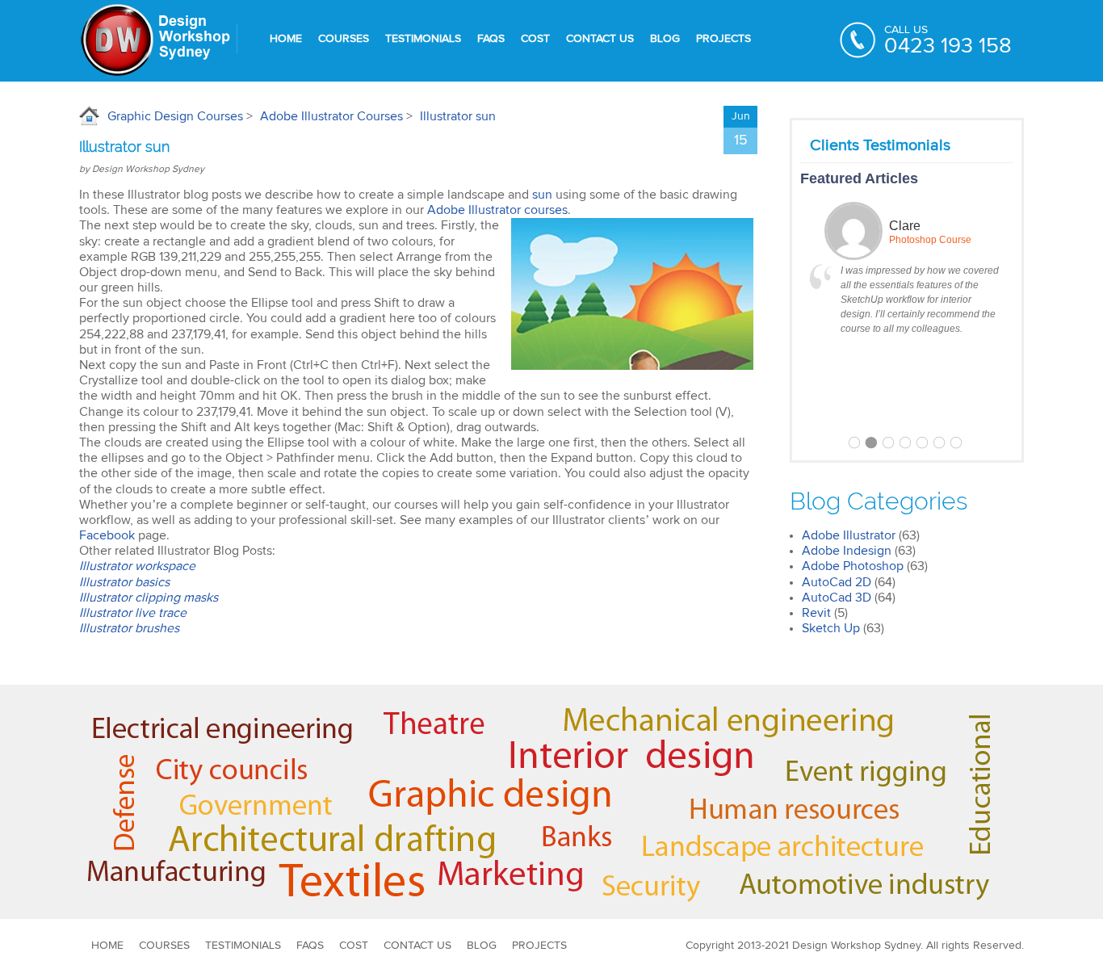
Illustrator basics (124, 582)
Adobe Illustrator (848, 535)
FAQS (491, 38)
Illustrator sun (458, 116)
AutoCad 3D (836, 597)
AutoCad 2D (836, 582)
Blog (665, 38)
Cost (535, 38)
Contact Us (600, 38)
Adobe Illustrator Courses (331, 116)
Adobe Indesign (846, 550)
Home (286, 38)
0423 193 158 (948, 46)
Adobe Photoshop (853, 566)
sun (544, 194)
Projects (723, 38)
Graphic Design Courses (175, 116)
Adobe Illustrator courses (497, 209)
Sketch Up (831, 628)
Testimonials (423, 38)
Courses (343, 38)
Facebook (107, 535)
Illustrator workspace (137, 566)
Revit (816, 612)
